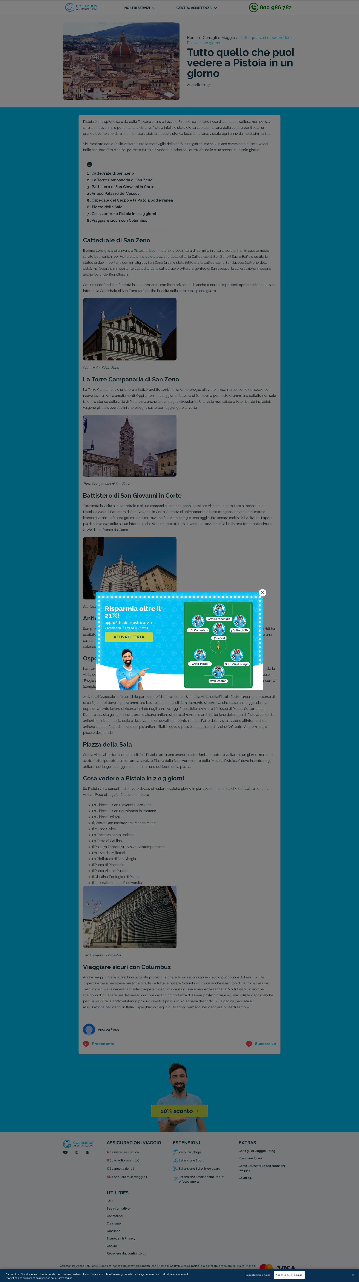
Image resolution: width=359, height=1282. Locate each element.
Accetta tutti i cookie (289, 1275)
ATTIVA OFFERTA (129, 637)
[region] (179, 1275)
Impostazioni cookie (258, 1275)
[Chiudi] (353, 1275)
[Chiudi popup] (262, 592)
